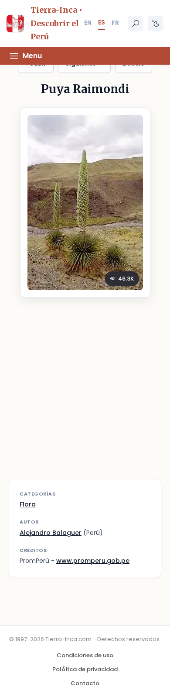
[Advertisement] (85, 394)
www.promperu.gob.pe (92, 560)
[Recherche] (135, 23)
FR (115, 22)
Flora (28, 504)
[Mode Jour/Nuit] (155, 23)
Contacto (85, 683)
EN (88, 22)
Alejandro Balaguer (51, 532)
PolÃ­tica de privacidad (85, 669)
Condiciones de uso (85, 655)
